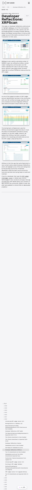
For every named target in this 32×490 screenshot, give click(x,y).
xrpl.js (15, 68)
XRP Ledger (25, 176)
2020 (8, 7)
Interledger (5, 178)
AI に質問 (23, 487)
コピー (27, 15)
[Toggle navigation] (29, 3)
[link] (15, 406)
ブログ (3, 7)
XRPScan (11, 28)
